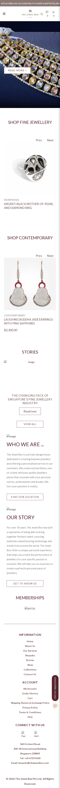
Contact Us (30, 674)
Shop (30, 664)
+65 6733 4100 (32, 758)
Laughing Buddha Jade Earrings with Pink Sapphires (28, 321)
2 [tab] (30, 621)
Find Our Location (25, 496)
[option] (30, 180)
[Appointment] (55, 687)
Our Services (30, 650)
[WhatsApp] (55, 705)
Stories (30, 660)
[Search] (42, 13)
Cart (30, 698)
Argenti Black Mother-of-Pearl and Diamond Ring (28, 206)
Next (50, 140)
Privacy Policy (30, 707)
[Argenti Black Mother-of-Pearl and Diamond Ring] (30, 168)
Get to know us (25, 583)
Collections (30, 669)
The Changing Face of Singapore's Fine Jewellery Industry (30, 399)
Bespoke (30, 655)
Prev (39, 140)
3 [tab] (35, 621)
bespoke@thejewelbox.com (33, 762)
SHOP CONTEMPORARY (30, 237)
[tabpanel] (30, 387)
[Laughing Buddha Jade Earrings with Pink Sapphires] (30, 284)
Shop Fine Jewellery (30, 122)
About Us (30, 646)
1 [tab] (25, 621)
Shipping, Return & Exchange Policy (30, 702)
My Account (30, 688)
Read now (30, 411)
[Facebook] (23, 734)
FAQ (30, 717)
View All (30, 424)
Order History (30, 693)
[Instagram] (36, 734)
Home (30, 641)
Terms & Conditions (30, 712)
